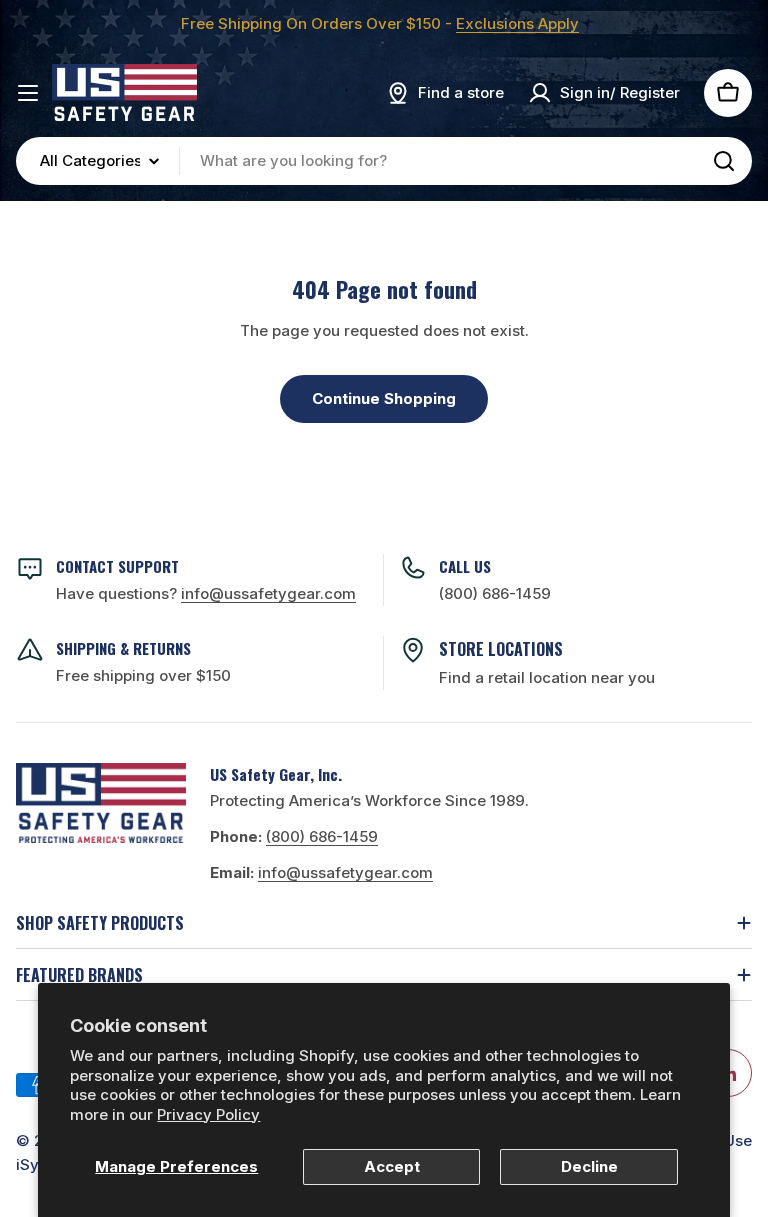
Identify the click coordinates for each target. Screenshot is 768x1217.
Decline (589, 1166)
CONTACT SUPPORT (117, 566)
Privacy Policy (208, 1114)
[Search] (724, 161)
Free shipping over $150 (143, 675)
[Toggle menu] (28, 93)
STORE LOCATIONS (501, 649)
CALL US (465, 566)
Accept (392, 1166)
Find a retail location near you (547, 677)
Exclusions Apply (517, 23)
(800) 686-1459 (495, 593)
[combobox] (384, 161)
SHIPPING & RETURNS (123, 648)
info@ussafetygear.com (345, 872)
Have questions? (206, 593)
